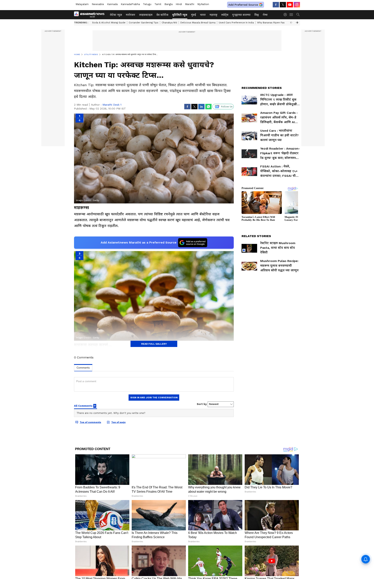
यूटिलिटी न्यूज (179, 14)
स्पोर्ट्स (224, 14)
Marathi (189, 4)
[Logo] (90, 14)
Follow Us (227, 106)
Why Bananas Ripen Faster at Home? (278, 22)
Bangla (168, 4)
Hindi (179, 4)
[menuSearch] (298, 14)
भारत (203, 14)
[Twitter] (283, 4)
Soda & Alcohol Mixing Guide (108, 22)
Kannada (112, 4)
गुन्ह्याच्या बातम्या (241, 14)
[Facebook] (276, 4)
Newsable (98, 4)
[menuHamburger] (291, 14)
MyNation (203, 4)
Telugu (147, 4)
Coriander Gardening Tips (143, 22)
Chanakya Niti (169, 22)
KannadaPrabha (130, 4)
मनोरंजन (130, 14)
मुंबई (193, 14)
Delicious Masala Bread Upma (197, 22)
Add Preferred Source (243, 4)
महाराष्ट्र (213, 14)
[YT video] (290, 4)
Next (297, 22)
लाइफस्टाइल (146, 14)
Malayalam (82, 4)
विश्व (256, 14)
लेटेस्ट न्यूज (116, 14)
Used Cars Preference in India (236, 22)
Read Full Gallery (154, 343)
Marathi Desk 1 (111, 104)
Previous (291, 22)
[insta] (297, 4)
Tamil (157, 4)
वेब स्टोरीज (162, 14)
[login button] (286, 14)
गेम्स (265, 14)
